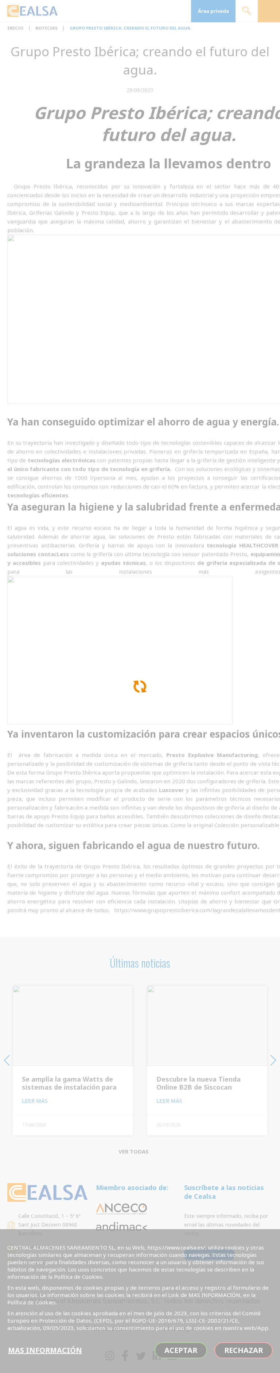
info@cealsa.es (36, 1247)
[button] (7, 1060)
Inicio (15, 28)
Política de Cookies (115, 1328)
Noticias (46, 28)
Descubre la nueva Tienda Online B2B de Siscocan (198, 1083)
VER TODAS (134, 1151)
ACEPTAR (180, 1350)
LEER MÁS (35, 1100)
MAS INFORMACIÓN (45, 1350)
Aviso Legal (177, 1328)
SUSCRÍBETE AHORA (209, 1254)
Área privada (213, 11)
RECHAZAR (243, 1350)
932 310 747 (32, 1261)
